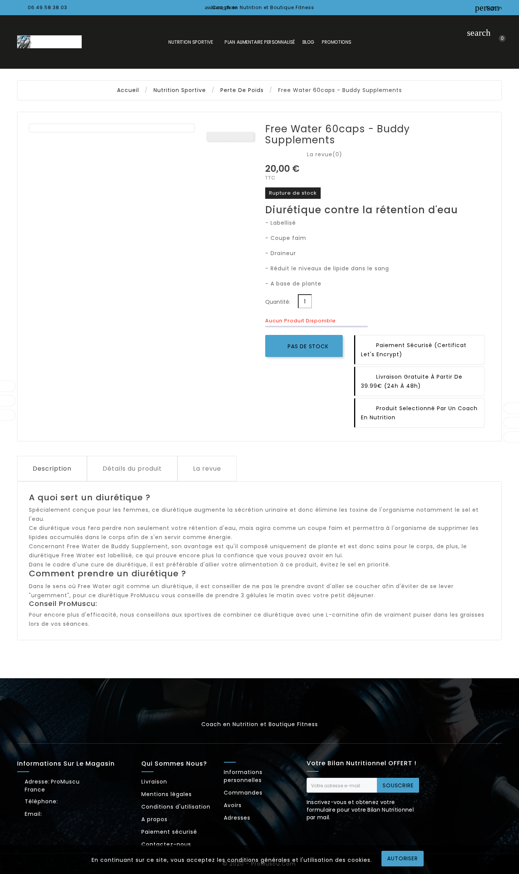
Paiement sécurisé (169, 832)
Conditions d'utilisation (175, 807)
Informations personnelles (243, 776)
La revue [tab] (207, 468)
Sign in (494, 8)
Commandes (243, 792)
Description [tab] (52, 468)
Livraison (154, 781)
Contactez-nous (166, 844)
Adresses (237, 818)
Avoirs (233, 805)
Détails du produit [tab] (132, 468)
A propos (154, 819)
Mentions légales (166, 794)
